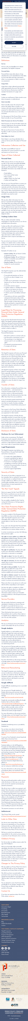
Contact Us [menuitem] (4, 950)
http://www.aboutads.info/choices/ (13, 755)
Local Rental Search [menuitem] (6, 932)
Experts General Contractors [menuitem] (8, 938)
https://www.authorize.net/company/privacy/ (14, 816)
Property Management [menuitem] (7, 934)
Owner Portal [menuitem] (4, 954)
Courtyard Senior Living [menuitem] (7, 942)
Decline (14, 46)
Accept (14, 42)
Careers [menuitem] (3, 925)
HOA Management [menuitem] (6, 936)
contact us (11, 896)
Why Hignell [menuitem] (4, 914)
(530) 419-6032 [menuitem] (5, 952)
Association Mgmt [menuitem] (6, 907)
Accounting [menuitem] (4, 910)
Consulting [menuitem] (4, 908)
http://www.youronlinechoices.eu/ (14, 764)
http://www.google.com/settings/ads (14, 697)
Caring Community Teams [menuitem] (8, 940)
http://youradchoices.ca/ (12, 759)
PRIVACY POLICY (10, 1011)
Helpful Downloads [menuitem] (6, 923)
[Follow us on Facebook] (2, 948)
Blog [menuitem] (2, 921)
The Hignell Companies (16, 1015)
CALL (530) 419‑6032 (20, 1)
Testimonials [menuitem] (4, 916)
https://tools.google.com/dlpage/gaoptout (13, 703)
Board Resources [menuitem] (5, 912)
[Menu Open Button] (26, 13)
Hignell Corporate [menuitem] (6, 931)
